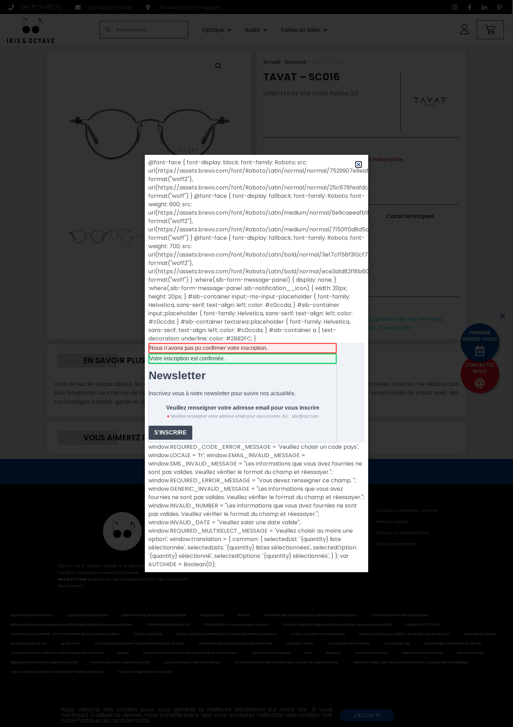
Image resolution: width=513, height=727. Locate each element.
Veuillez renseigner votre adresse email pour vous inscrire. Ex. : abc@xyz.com (244, 416)
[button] (358, 164)
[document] (256, 363)
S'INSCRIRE (170, 433)
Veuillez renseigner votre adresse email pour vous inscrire (242, 408)
